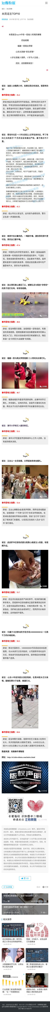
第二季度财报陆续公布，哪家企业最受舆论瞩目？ (36, 965)
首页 (3, 9)
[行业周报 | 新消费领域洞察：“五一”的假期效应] (13, 980)
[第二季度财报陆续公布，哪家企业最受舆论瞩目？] (37, 955)
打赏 (45, 886)
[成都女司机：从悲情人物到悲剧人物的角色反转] (37, 980)
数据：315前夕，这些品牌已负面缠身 (36, 940)
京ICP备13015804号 (25, 1009)
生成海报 (8, 887)
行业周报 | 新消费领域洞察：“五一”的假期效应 (11, 990)
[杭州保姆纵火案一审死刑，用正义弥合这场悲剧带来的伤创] (13, 930)
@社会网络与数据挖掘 (9, 1007)
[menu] (46, 3)
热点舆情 (30, 19)
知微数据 (5, 19)
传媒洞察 (6, 976)
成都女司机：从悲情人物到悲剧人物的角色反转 (36, 990)
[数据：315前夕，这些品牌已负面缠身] (37, 930)
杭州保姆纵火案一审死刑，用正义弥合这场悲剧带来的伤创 (12, 940)
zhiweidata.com (37, 1007)
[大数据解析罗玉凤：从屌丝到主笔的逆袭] (13, 955)
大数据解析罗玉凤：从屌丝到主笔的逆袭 (12, 965)
